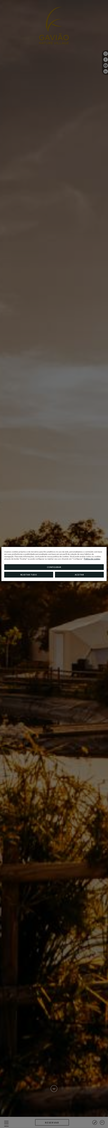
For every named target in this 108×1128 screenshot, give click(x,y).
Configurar (54, 567)
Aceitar (79, 574)
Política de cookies (92, 559)
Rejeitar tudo (28, 574)
